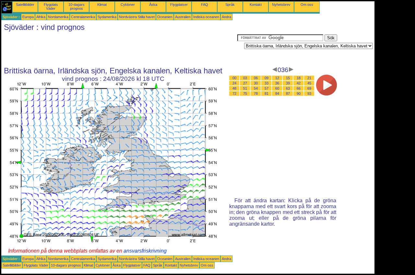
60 (277, 88)
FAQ (204, 4)
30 (256, 83)
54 (256, 88)
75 (245, 93)
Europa (28, 17)
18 (299, 78)
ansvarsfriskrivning (145, 251)
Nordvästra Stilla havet (137, 17)
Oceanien (164, 17)
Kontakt (256, 4)
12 (277, 78)
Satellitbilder (25, 4)
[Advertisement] (119, 49)
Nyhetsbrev (281, 4)
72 (234, 93)
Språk (230, 4)
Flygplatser (179, 4)
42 (299, 83)
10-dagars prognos (76, 6)
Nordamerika (58, 17)
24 (234, 83)
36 (277, 83)
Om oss (307, 4)
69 (309, 88)
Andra (226, 17)
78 (256, 93)
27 (245, 83)
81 (266, 93)
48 (234, 88)
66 (299, 88)
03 (245, 78)
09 (266, 78)
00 (234, 78)
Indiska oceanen (206, 17)
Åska (153, 4)
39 (288, 83)
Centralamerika (83, 17)
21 (309, 78)
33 (266, 83)
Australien (183, 17)
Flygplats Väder (51, 6)
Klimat (102, 4)
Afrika (40, 17)
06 (256, 78)
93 (309, 93)
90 (299, 93)
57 (266, 88)
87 (288, 93)
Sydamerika (107, 17)
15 (288, 78)
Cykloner (128, 4)
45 (309, 83)
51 (245, 88)
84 (277, 93)
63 (288, 88)
